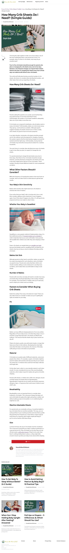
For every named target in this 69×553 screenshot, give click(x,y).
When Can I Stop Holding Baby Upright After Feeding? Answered (10, 519)
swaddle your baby (36, 245)
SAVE (39, 91)
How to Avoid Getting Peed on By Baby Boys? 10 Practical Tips (34, 481)
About (34, 541)
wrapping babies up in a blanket (32, 236)
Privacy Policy (48, 541)
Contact (23, 541)
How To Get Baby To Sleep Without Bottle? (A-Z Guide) (10, 481)
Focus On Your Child (6, 9)
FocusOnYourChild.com (8, 21)
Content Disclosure (61, 541)
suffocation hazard (23, 432)
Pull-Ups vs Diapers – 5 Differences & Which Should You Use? (34, 517)
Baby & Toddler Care (18, 9)
